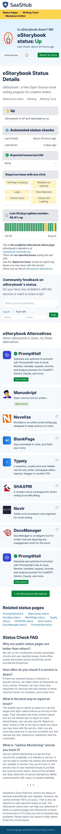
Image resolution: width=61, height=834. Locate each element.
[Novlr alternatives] (7, 510)
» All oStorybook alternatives (30, 593)
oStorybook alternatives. (39, 268)
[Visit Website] (57, 416)
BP (7, 440)
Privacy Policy (39, 830)
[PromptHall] (7, 355)
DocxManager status (15, 624)
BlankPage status (35, 617)
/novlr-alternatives (13, 504)
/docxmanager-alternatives (18, 526)
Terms (51, 830)
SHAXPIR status (24, 621)
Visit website (21, 379)
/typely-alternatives (14, 457)
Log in (6, 311)
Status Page (12, 830)
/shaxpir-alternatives (14, 483)
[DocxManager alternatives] (7, 532)
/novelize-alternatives (15, 413)
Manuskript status (38, 613)
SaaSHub (26, 830)
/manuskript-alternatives (17, 389)
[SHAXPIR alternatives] (7, 488)
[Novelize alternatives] (7, 418)
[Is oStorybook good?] (27, 55)
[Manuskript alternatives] (7, 394)
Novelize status (12, 617)
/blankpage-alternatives (16, 435)
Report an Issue (48, 55)
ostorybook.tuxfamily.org (16, 251)
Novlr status (45, 621)
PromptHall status (13, 613)
